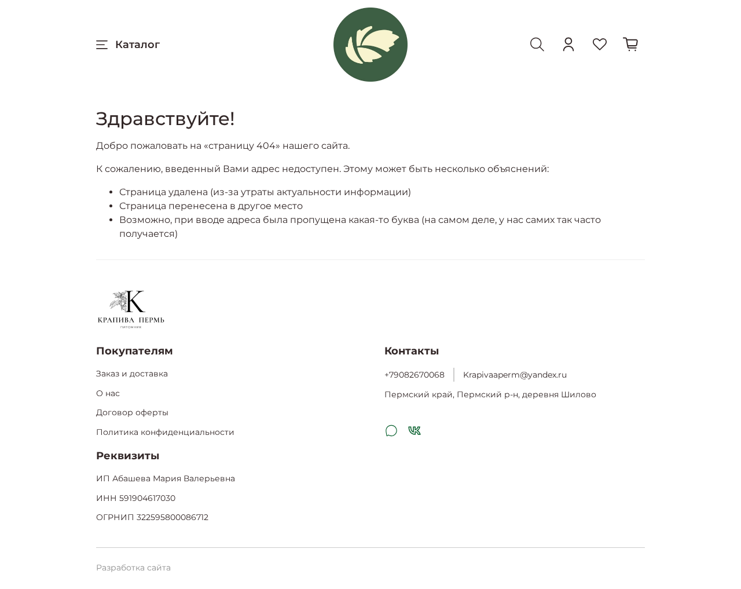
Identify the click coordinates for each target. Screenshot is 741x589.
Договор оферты (132, 412)
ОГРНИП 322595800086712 (152, 517)
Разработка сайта (133, 567)
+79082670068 (414, 375)
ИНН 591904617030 (135, 498)
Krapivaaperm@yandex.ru (515, 375)
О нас (108, 393)
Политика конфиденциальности (165, 432)
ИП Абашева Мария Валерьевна (165, 478)
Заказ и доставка (132, 373)
